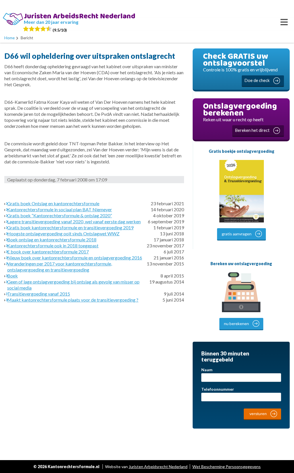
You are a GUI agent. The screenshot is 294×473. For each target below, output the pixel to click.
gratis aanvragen (237, 233)
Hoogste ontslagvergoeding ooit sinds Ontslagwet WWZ (63, 233)
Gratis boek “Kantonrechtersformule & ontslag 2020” (59, 215)
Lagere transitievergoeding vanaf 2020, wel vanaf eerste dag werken (74, 221)
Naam (206, 369)
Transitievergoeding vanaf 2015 (38, 293)
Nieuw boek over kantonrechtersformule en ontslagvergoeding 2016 (74, 257)
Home (9, 38)
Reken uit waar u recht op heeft (240, 116)
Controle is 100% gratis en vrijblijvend (240, 66)
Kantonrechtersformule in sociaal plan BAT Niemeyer (59, 209)
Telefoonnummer (217, 389)
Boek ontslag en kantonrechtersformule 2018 (51, 239)
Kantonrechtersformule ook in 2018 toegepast (52, 245)
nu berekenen (236, 323)
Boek (12, 275)
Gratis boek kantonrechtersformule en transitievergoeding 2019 (70, 227)
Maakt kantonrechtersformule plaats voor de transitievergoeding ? (72, 299)
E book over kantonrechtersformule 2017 (48, 251)
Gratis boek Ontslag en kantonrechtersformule (53, 203)
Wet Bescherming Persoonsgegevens (226, 466)
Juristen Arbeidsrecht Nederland (158, 466)
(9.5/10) (59, 30)
